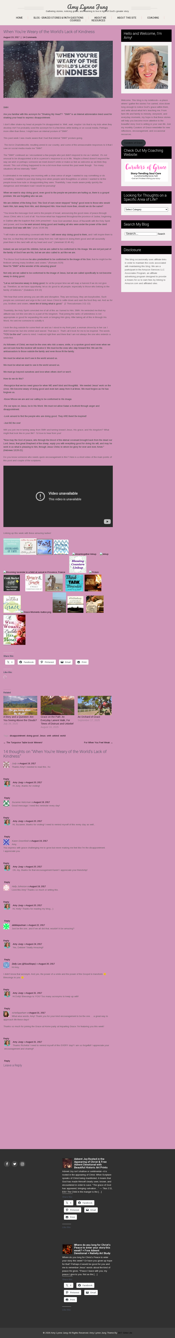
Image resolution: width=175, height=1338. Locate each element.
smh (49, 735)
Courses (75, 20)
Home (19, 17)
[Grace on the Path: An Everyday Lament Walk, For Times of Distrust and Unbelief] (58, 705)
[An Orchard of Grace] (95, 705)
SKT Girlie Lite (125, 1333)
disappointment (17, 735)
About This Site (126, 17)
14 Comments (30, 37)
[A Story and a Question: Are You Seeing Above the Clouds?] (20, 705)
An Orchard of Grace (89, 716)
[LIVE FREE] (59, 612)
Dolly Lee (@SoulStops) (24, 964)
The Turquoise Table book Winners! (22, 742)
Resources (98, 20)
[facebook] (7, 1164)
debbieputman (19, 925)
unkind (55, 735)
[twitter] (15, 1164)
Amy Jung (18, 782)
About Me (100, 17)
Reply (6, 779)
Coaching (153, 17)
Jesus (43, 735)
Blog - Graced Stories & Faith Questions (58, 17)
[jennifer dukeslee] (75, 612)
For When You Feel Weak (98, 742)
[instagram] (22, 1164)
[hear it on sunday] (83, 590)
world (63, 735)
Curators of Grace (133, 143)
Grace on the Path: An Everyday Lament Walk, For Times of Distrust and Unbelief (57, 720)
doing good (32, 735)
